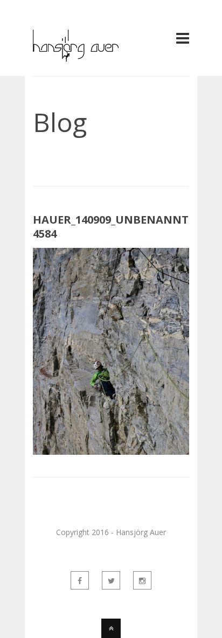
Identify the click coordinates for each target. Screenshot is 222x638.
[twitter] (111, 580)
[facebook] (80, 580)
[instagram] (142, 580)
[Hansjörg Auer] (76, 55)
